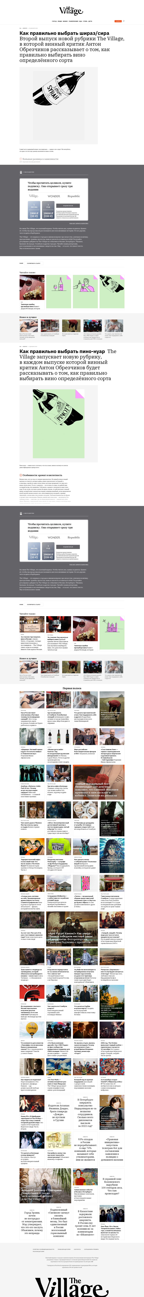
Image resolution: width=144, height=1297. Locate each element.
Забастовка (51, 893)
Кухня (22, 634)
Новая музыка (104, 820)
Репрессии (23, 1004)
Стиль (85, 21)
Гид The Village (52, 710)
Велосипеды (77, 967)
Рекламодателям (38, 1251)
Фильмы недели (52, 820)
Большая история (80, 781)
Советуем (76, 820)
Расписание (51, 1004)
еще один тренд (105, 1003)
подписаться (68, 205)
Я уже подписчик (28, 172)
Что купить (77, 747)
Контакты (77, 1249)
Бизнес (65, 21)
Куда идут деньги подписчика (79, 223)
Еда (80, 21)
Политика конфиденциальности (43, 1249)
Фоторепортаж (52, 930)
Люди (60, 21)
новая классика (25, 783)
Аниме (102, 857)
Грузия (49, 967)
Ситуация (50, 857)
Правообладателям (64, 1249)
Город (54, 21)
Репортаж (23, 710)
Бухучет (25, 28)
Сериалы (23, 747)
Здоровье (76, 710)
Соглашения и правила (91, 1249)
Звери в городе (78, 857)
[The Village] (72, 12)
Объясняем (103, 710)
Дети (90, 21)
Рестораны (50, 635)
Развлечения (73, 21)
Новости (58, 1103)
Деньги (22, 1040)
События (76, 1187)
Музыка (23, 857)
